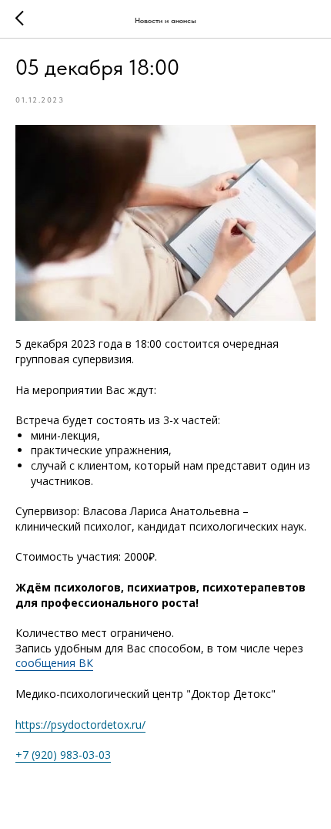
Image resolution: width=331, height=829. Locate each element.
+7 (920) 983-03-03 (63, 754)
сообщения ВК (54, 662)
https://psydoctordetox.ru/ (80, 724)
